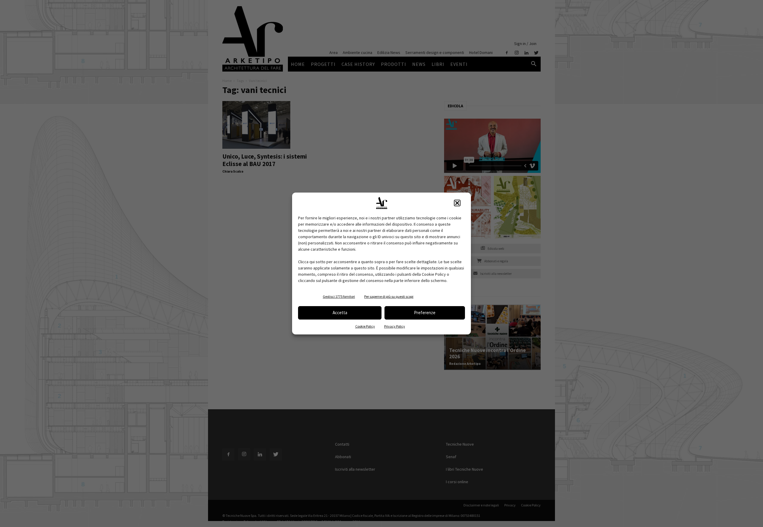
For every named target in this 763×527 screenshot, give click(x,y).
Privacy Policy (394, 326)
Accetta (340, 312)
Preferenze (424, 312)
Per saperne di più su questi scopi (388, 296)
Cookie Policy (365, 326)
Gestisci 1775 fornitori (339, 296)
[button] (457, 203)
